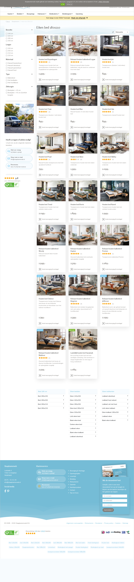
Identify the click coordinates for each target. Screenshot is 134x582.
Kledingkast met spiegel (65, 547)
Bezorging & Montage (77, 471)
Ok (63, 4)
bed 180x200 (58, 543)
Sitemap (125, 523)
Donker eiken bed (76, 424)
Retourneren (74, 482)
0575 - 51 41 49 (10, 480)
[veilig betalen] (116, 533)
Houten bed (105, 543)
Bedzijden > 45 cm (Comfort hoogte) (17, 94)
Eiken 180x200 (75, 404)
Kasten (10, 14)
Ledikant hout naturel (109, 400)
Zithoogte (10, 86)
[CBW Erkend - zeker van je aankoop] (11, 185)
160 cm (10, 36)
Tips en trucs (74, 493)
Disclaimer (98, 523)
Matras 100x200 (14, 547)
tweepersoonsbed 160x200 (56, 552)
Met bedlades (12, 80)
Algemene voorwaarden (74, 523)
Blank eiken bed (75, 420)
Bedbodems (53, 14)
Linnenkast (51, 547)
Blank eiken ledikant (77, 432)
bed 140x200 (24, 543)
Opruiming (79, 14)
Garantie (73, 485)
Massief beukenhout (14, 63)
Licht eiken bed (75, 416)
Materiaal (9, 59)
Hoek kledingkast (93, 543)
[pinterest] (8, 491)
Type (8, 74)
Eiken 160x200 (75, 400)
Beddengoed (67, 14)
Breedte (9, 30)
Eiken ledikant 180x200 (110, 412)
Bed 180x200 (43, 400)
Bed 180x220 (43, 408)
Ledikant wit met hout (109, 404)
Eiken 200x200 (75, 412)
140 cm (10, 34)
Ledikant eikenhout (76, 436)
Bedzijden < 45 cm (14, 90)
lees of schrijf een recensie (18, 166)
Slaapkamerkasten (28, 547)
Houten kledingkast (82, 547)
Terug (8, 21)
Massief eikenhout (14, 65)
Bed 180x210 (43, 404)
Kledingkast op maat (97, 547)
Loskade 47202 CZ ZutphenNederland (10, 472)
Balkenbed (11, 78)
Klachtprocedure (75, 487)
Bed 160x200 (46, 543)
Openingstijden (75, 473)
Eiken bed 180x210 (77, 408)
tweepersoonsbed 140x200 (115, 547)
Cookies (118, 523)
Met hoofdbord (13, 83)
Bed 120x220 (35, 543)
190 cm (10, 48)
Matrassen (41, 14)
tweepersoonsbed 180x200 (76, 552)
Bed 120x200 (13, 543)
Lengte (8, 44)
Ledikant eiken (75, 428)
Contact (72, 490)
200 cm (10, 41)
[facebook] (5, 491)
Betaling (73, 479)
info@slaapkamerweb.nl (18, 158)
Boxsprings (30, 14)
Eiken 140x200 (75, 396)
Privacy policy (108, 523)
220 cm (10, 55)
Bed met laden (80, 543)
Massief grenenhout (14, 68)
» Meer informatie (103, 2)
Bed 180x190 (43, 396)
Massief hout (12, 70)
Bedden (20, 14)
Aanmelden (108, 510)
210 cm (10, 53)
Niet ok (70, 4)
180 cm (10, 38)
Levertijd (73, 476)
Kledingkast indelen (118, 543)
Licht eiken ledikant (108, 408)
